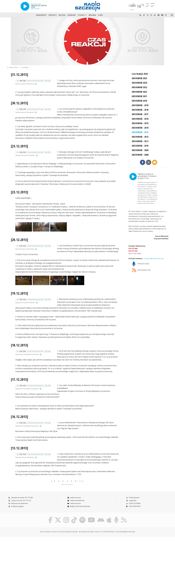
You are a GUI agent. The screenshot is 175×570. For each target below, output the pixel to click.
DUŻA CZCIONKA (134, 503)
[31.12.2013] (19, 74)
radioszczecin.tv (75, 503)
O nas (100, 15)
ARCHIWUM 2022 (139, 91)
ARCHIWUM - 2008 (140, 154)
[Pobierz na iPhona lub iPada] (109, 517)
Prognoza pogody (17, 506)
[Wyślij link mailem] (154, 162)
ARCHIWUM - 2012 (140, 136)
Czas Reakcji (24, 67)
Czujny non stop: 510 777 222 (21, 500)
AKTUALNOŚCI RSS (144, 270)
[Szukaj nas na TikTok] (74, 517)
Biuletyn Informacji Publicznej (80, 506)
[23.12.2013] (19, 146)
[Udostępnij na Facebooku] (142, 162)
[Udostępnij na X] (148, 162)
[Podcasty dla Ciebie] (116, 517)
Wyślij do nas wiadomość (162, 15)
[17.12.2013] (19, 379)
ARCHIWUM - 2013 (140, 132)
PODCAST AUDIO (143, 264)
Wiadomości (41, 15)
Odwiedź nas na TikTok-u (155, 15)
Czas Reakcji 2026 (140, 73)
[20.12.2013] (19, 239)
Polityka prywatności (108, 532)
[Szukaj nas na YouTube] (91, 517)
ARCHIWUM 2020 (139, 100)
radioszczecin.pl (75, 498)
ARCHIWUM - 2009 (140, 150)
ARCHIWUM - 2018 (140, 109)
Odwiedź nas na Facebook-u (144, 15)
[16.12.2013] (19, 416)
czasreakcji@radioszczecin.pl (153, 258)
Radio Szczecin (13, 67)
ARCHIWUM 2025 (139, 78)
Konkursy (71, 15)
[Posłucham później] (35, 84)
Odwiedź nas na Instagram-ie (151, 15)
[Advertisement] (26, 552)
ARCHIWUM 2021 (139, 96)
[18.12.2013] (19, 345)
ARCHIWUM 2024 (139, 82)
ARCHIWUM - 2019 (140, 105)
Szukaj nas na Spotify (158, 15)
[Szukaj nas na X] (58, 517)
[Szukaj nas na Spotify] (82, 517)
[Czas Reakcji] (87, 41)
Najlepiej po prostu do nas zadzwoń (140, 15)
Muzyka (62, 15)
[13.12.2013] (19, 448)
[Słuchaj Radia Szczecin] (25, 6)
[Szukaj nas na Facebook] (50, 517)
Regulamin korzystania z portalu (89, 532)
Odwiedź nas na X (147, 15)
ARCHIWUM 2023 (139, 87)
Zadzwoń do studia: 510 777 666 (22, 498)
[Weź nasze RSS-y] (124, 517)
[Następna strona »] (82, 481)
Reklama (92, 15)
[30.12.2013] (19, 103)
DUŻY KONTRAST (135, 506)
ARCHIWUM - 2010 (140, 145)
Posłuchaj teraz (134, 498)
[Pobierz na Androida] (101, 517)
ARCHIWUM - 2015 (140, 123)
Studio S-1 (82, 15)
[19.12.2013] (19, 293)
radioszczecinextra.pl (77, 500)
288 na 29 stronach (67, 484)
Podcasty (53, 15)
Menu (172, 15)
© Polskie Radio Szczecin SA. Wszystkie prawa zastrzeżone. (59, 532)
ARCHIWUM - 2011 (140, 141)
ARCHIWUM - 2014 (140, 127)
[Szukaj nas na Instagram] (66, 517)
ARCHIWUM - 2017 (140, 114)
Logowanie (132, 500)
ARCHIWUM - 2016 (140, 118)
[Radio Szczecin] (87, 6)
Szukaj (166, 15)
